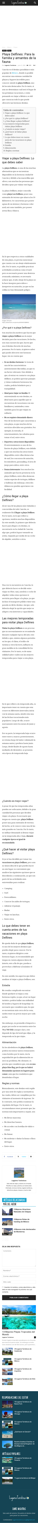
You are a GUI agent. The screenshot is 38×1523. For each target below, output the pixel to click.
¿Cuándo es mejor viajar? (15, 129)
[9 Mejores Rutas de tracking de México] (7, 1221)
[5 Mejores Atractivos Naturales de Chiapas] (7, 1211)
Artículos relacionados (14, 1200)
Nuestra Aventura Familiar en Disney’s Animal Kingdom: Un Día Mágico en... (24, 1444)
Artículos (5, 1328)
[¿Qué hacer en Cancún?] (7, 1434)
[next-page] (6, 1239)
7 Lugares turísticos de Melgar (25, 1478)
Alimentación (10, 148)
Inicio (3, 47)
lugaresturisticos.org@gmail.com (24, 1520)
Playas (15, 47)
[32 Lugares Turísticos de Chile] (7, 1381)
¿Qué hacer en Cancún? (22, 1432)
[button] (3, 3)
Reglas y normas (12, 151)
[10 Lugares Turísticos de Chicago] (7, 1414)
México (9, 47)
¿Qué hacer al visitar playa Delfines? (16, 133)
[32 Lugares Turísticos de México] (7, 1361)
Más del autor (9, 1204)
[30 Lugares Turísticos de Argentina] (7, 1371)
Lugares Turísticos (10, 65)
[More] (31, 1157)
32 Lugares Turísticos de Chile (24, 1379)
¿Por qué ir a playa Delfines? (16, 118)
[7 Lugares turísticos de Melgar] (7, 1480)
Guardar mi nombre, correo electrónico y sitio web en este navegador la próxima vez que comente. (18, 1289)
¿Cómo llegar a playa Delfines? (17, 121)
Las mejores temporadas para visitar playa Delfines (17, 125)
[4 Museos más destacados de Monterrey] (7, 1231)
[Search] (35, 3)
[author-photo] (19, 1178)
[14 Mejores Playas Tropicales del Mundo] (19, 1317)
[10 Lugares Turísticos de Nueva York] (7, 1404)
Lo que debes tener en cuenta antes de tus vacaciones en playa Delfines (18, 140)
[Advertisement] (19, 25)
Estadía (8, 145)
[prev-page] (3, 1239)
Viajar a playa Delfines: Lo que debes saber (17, 114)
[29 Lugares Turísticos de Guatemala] (7, 1351)
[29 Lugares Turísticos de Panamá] (7, 1460)
